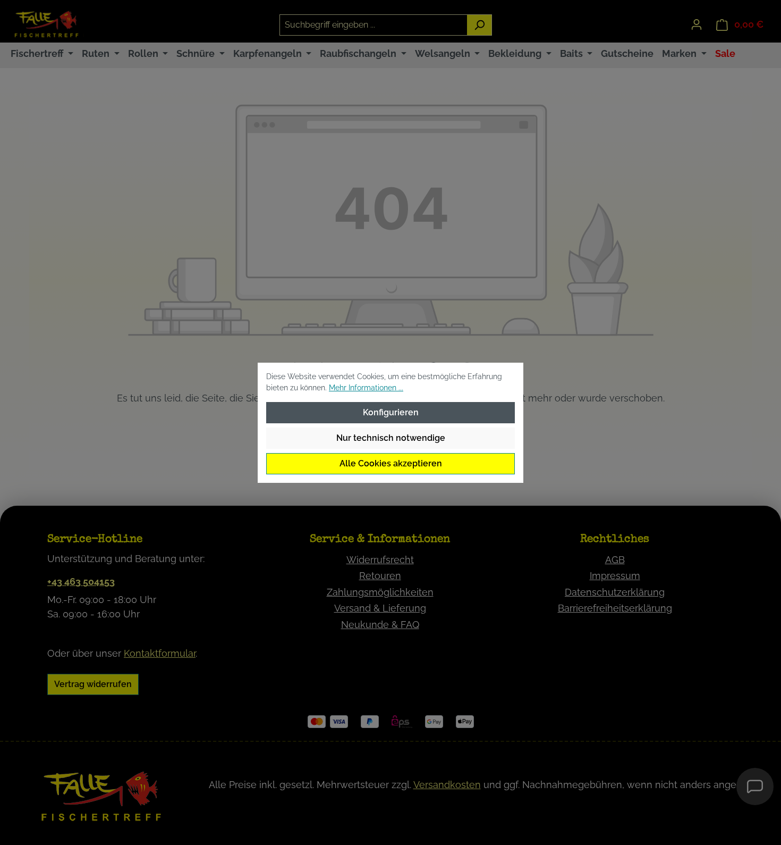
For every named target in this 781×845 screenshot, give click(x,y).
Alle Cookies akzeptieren (390, 463)
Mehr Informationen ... (366, 387)
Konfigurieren (391, 412)
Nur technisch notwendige (390, 438)
